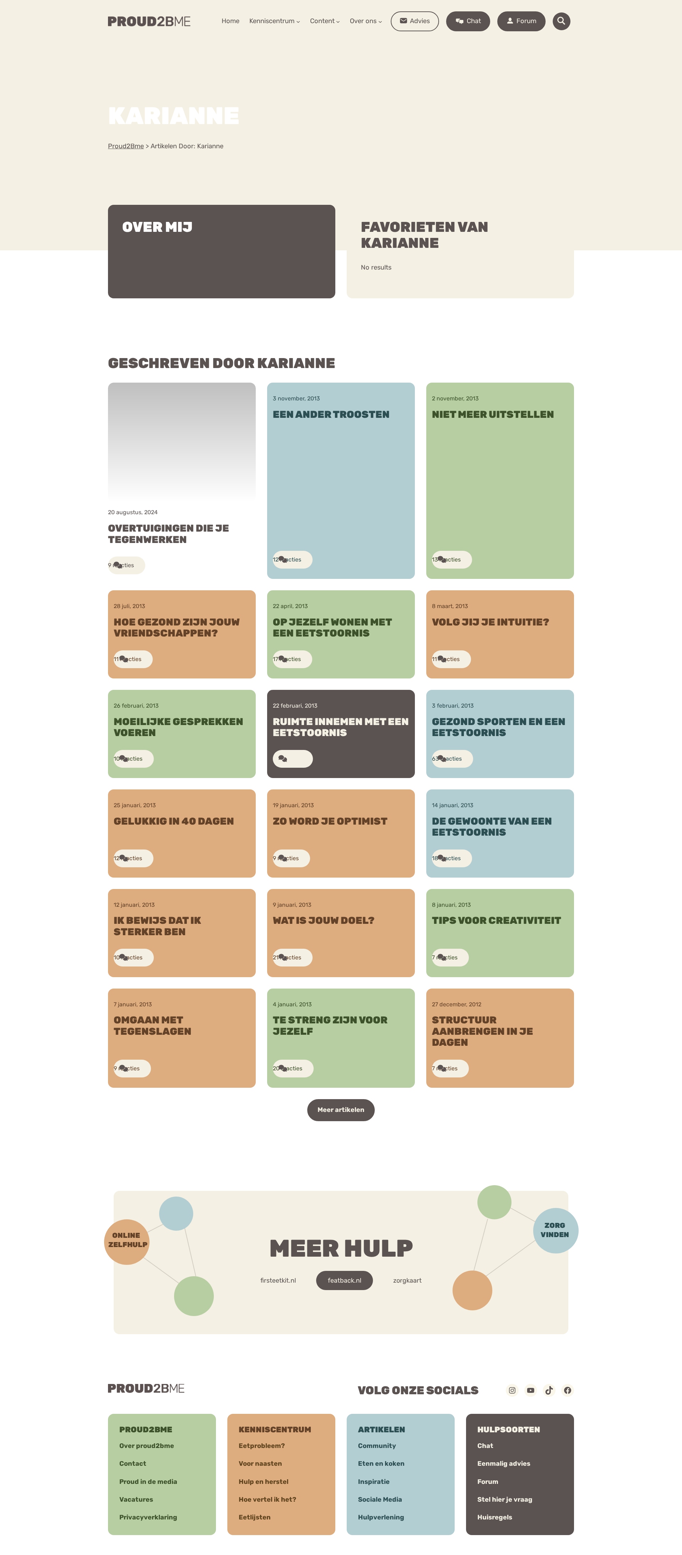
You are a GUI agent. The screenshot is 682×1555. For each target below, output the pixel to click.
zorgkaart (407, 1280)
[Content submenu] (338, 21)
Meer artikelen (341, 1110)
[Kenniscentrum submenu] (298, 21)
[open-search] (561, 21)
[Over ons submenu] (380, 21)
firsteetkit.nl (278, 1280)
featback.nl (344, 1280)
